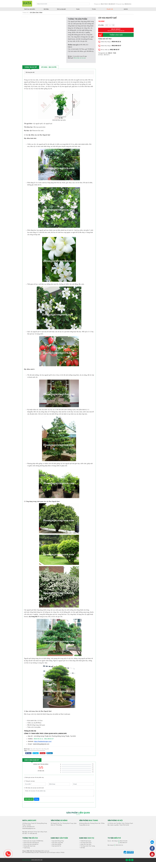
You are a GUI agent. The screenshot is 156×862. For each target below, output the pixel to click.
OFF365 (83, 847)
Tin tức (94, 9)
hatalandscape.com (36, 860)
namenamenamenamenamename (36, 750)
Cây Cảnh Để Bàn (56, 844)
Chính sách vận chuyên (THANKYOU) (33, 840)
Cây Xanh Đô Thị (56, 846)
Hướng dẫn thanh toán (29, 846)
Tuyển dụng (27, 847)
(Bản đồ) (34, 833)
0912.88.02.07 (111, 4)
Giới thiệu (46, 9)
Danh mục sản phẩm (29, 9)
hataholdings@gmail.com (28, 828)
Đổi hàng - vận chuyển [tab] (48, 67)
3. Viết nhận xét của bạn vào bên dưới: (34, 787)
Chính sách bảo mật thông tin (31, 842)
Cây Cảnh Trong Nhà (57, 842)
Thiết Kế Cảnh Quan (86, 840)
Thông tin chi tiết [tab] (30, 67)
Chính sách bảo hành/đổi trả (31, 844)
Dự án (77, 9)
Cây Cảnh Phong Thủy (58, 840)
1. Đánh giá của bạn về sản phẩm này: (34, 777)
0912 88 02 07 (116, 45)
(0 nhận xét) (41, 770)
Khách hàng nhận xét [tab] (31, 760)
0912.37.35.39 (104, 4)
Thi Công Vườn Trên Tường (88, 846)
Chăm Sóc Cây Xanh (86, 844)
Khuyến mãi (110, 9)
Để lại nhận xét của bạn (80, 58)
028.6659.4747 (31, 826)
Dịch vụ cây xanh (61, 9)
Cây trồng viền (45, 748)
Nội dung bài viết (30, 72)
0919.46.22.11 (128, 4)
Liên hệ (126, 9)
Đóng (36, 799)
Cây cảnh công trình (35, 748)
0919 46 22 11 (116, 41)
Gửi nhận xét (29, 799)
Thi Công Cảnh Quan (86, 842)
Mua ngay (116, 29)
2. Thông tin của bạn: (29, 781)
